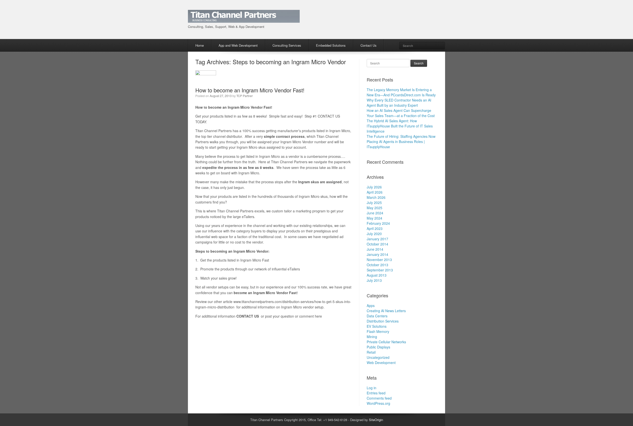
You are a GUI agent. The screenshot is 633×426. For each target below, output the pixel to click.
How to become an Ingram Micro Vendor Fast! (249, 90)
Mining (372, 336)
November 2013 (379, 259)
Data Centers (377, 315)
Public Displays (378, 347)
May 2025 (374, 207)
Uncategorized (378, 357)
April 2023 (375, 228)
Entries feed (376, 392)
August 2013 (376, 275)
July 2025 (374, 202)
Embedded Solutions (331, 45)
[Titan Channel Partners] (244, 20)
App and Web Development (238, 45)
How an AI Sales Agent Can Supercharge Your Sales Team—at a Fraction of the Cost (401, 113)
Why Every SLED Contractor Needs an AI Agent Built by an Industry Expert (399, 103)
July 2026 (374, 186)
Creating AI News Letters (386, 310)
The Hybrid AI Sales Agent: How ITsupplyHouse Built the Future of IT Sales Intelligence (400, 126)
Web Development (381, 362)
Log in (371, 387)
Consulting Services (286, 45)
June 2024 (375, 212)
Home (199, 45)
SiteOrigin (376, 419)
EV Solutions (376, 326)
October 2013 (377, 264)
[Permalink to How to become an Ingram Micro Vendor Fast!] (205, 73)
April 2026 (375, 192)
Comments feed (379, 398)
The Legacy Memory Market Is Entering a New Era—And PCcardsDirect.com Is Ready (401, 92)
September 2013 (380, 269)
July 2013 (374, 280)
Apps (371, 305)
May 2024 (374, 218)
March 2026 (376, 197)
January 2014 (377, 254)
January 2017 (377, 238)
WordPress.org (378, 403)
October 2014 (377, 244)
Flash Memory (378, 331)
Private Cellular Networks (386, 341)
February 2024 (378, 223)
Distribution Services (383, 321)
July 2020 (374, 233)
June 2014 (375, 249)
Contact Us (369, 45)
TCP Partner (244, 96)
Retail (371, 352)
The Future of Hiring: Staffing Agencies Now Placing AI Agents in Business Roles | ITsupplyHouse (401, 141)
